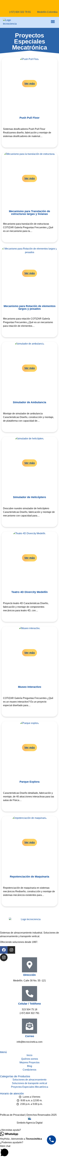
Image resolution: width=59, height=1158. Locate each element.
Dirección (29, 974)
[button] (53, 21)
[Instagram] (11, 950)
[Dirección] (29, 964)
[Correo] (29, 1026)
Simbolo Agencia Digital (30, 1122)
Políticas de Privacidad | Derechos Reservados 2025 (28, 1115)
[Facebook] (4, 950)
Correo (29, 1036)
